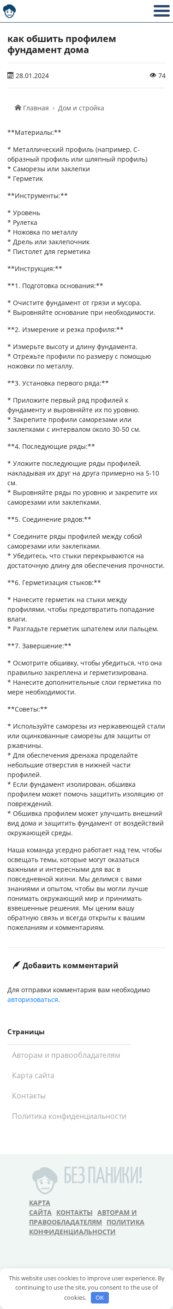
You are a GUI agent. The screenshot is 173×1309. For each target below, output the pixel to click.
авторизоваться (32, 999)
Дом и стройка (81, 107)
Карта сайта (33, 1075)
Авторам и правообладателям (66, 1055)
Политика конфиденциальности (69, 1116)
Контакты (29, 1096)
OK (99, 1297)
